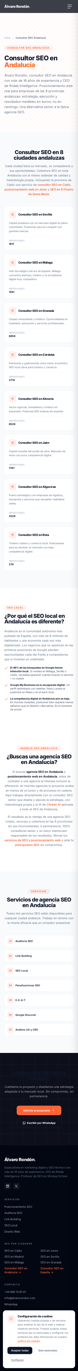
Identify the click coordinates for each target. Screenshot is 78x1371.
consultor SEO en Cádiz (54, 184)
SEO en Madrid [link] (14, 1256)
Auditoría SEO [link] (13, 1213)
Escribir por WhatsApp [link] (41, 1122)
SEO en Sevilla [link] (49, 1256)
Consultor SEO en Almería (36, 399)
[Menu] (70, 6)
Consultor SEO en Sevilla (35, 214)
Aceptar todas (20, 1350)
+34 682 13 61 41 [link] (15, 1292)
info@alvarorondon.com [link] (19, 1298)
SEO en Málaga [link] (14, 1262)
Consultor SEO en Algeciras (37, 487)
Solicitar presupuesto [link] (36, 1110)
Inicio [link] (7, 37)
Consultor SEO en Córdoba (36, 354)
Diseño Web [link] (12, 1231)
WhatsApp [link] (11, 1304)
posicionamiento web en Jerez (26, 189)
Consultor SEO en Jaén (33, 442)
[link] (7, 1186)
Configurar (17, 1359)
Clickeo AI (54, 804)
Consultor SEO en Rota (33, 535)
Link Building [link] (12, 1219)
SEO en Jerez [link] (49, 1250)
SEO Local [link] (10, 1225)
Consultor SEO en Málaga (35, 262)
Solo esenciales (47, 1350)
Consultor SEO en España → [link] (51, 1270)
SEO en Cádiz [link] (13, 1250)
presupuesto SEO (27, 845)
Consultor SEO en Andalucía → (15, 1270)
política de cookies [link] (29, 1340)
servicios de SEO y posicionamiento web (33, 840)
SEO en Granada (50, 1262)
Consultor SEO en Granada (36, 311)
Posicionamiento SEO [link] (18, 1206)
